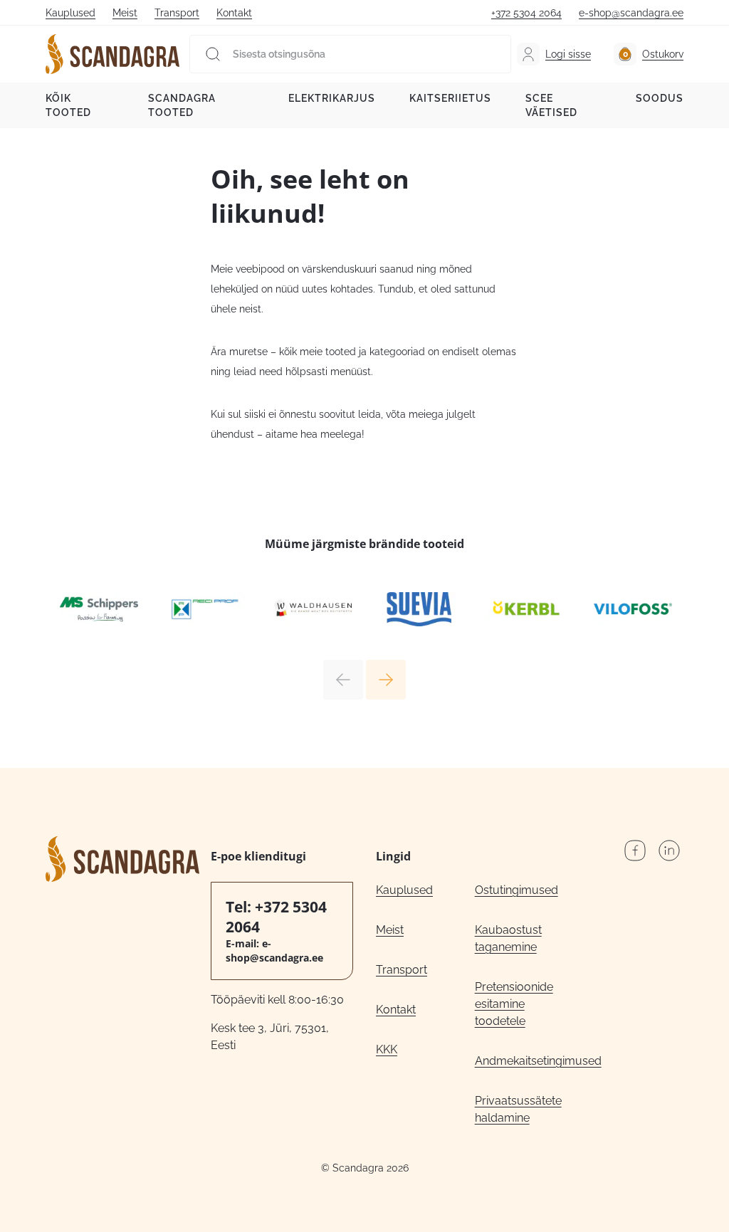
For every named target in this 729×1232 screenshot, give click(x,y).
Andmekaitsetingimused (524, 1061)
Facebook (635, 850)
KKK (386, 1049)
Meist (124, 13)
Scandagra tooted (182, 105)
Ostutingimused (516, 890)
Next (386, 680)
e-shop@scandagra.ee (631, 13)
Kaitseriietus (450, 98)
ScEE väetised (551, 105)
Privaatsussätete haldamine (518, 1109)
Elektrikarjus (331, 98)
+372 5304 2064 (526, 13)
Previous (343, 680)
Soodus (659, 98)
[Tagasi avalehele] (112, 54)
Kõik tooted (68, 105)
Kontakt (234, 13)
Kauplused (70, 13)
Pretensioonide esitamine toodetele (514, 1004)
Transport (176, 13)
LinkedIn (669, 850)
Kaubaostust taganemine (508, 938)
